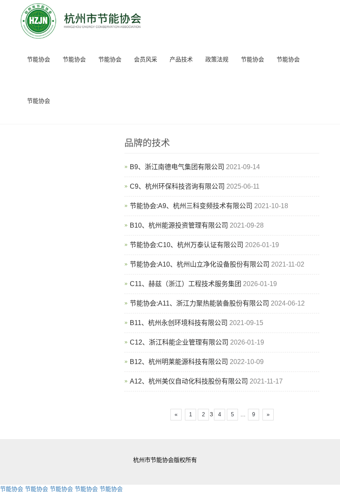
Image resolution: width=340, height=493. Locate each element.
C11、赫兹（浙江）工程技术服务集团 (185, 283)
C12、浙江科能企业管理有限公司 (179, 342)
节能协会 (38, 59)
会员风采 (145, 59)
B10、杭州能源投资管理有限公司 (179, 225)
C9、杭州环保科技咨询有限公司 (177, 186)
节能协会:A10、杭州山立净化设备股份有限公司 (200, 264)
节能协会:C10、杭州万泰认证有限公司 (186, 244)
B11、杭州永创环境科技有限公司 (179, 322)
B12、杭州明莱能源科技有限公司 (179, 361)
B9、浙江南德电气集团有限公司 (177, 166)
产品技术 (181, 59)
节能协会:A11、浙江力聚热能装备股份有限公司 (199, 303)
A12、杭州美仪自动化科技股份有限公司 (189, 381)
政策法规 (216, 59)
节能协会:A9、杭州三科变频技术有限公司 (191, 205)
